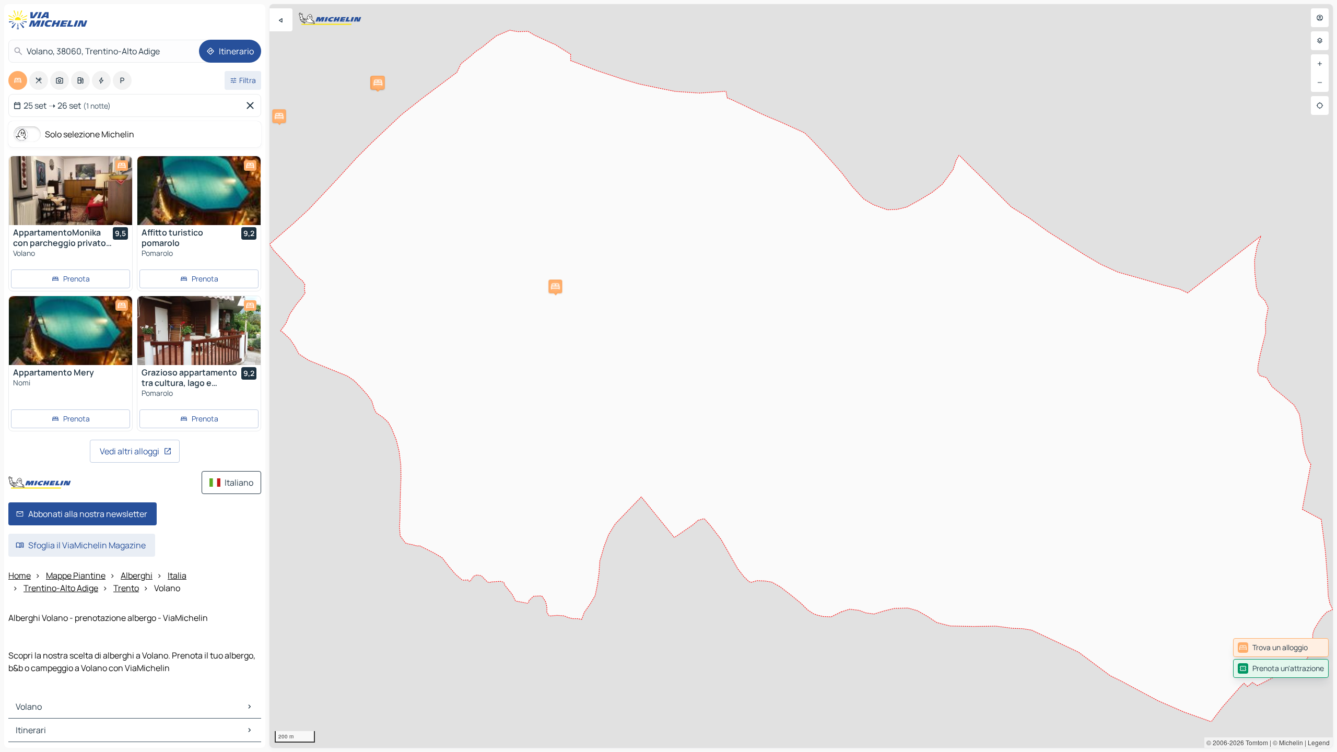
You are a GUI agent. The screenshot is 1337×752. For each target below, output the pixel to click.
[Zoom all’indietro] (1320, 82)
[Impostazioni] (1320, 40)
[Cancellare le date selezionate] (252, 105)
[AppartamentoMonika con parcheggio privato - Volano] (70, 190)
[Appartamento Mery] (70, 330)
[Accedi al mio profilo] (1320, 17)
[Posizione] (1320, 105)
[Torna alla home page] (50, 19)
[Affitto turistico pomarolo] (199, 190)
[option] (17, 80)
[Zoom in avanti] (1320, 63)
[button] (555, 286)
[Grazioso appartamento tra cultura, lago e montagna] (199, 330)
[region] (801, 376)
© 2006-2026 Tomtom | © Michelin (1254, 742)
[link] (1281, 647)
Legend (1319, 742)
